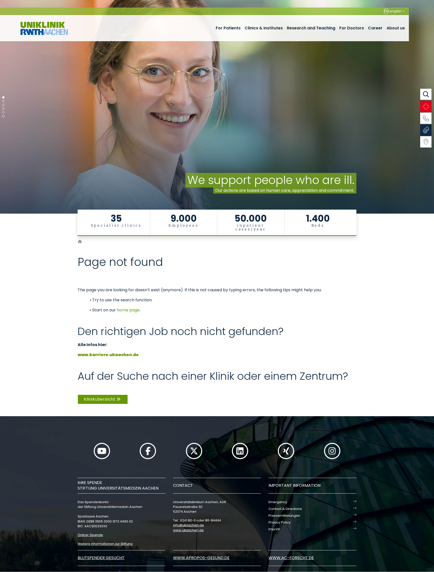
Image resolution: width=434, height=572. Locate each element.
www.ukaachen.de (188, 530)
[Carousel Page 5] (3, 112)
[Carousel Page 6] (3, 116)
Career (375, 28)
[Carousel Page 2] (3, 101)
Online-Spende (90, 535)
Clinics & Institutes (264, 28)
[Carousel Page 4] (3, 109)
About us (396, 28)
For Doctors (351, 28)
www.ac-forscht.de (291, 558)
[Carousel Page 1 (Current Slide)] (3, 97)
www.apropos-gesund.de (201, 558)
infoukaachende (188, 525)
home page (128, 310)
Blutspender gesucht (101, 558)
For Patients (228, 28)
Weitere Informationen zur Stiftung (105, 544)
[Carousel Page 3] (3, 105)
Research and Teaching (311, 28)
